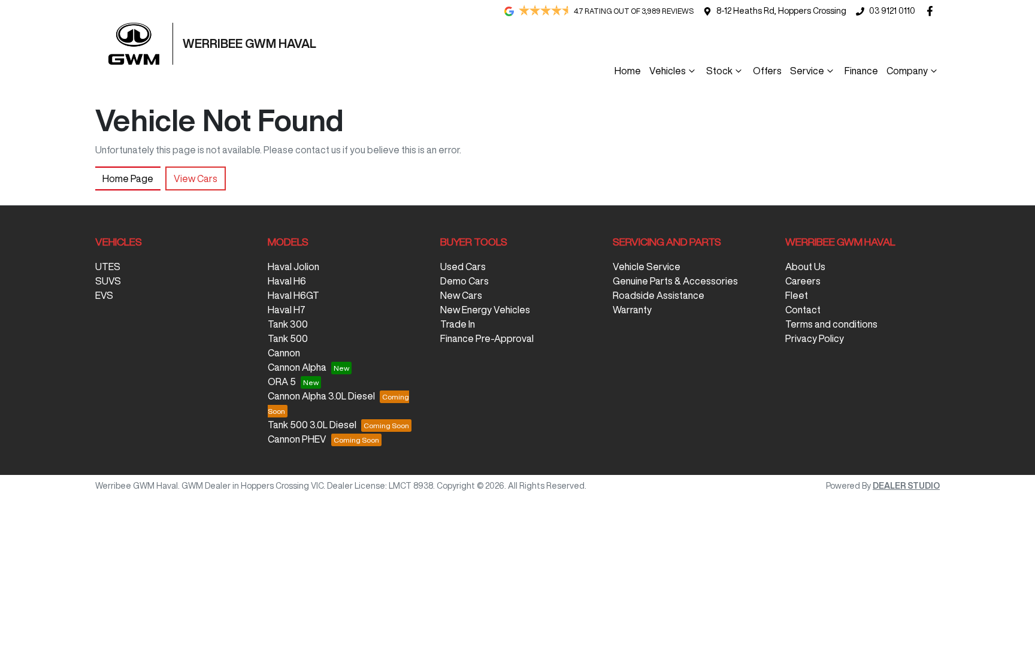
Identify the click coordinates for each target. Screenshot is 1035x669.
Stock (719, 70)
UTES (107, 266)
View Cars (195, 178)
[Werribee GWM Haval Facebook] (932, 11)
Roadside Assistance (658, 295)
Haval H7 (286, 309)
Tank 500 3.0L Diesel (312, 424)
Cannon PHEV (297, 439)
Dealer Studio (906, 486)
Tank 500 (288, 338)
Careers (803, 281)
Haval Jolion (293, 266)
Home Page (127, 178)
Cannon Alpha (297, 367)
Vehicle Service (646, 266)
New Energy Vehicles (485, 309)
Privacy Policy (814, 338)
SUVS (108, 281)
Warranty (632, 309)
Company (907, 70)
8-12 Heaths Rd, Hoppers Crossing (781, 11)
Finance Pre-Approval (487, 338)
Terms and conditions (831, 324)
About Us (805, 266)
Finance (861, 70)
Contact (803, 309)
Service (807, 70)
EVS (104, 295)
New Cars (461, 295)
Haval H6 (287, 281)
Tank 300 (288, 324)
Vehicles (667, 70)
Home (628, 70)
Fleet (796, 295)
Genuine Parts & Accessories (675, 281)
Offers (767, 70)
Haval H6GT (293, 295)
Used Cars (463, 266)
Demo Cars (464, 281)
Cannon (284, 353)
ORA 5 (282, 381)
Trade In (457, 324)
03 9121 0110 (892, 11)
